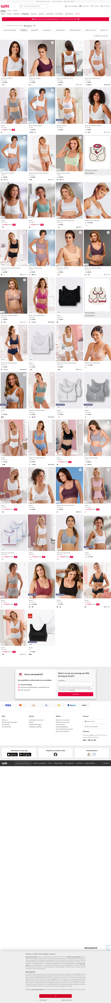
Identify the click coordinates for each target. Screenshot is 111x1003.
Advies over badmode (62, 731)
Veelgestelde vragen (35, 724)
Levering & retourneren (36, 720)
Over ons (4, 720)
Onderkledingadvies (62, 727)
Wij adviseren (69, 14)
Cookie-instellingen (66, 1000)
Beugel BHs (34, 30)
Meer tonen (72, 690)
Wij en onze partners (31, 956)
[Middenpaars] (85, 512)
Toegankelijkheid (58, 763)
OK (55, 996)
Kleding (9, 14)
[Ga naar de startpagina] (5, 6)
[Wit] (1, 84)
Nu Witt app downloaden (9, 722)
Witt (3, 716)
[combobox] (37, 6)
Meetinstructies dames (63, 720)
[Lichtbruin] (86, 225)
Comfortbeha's (60, 30)
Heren (9, 11)
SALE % (77, 14)
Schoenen (34, 14)
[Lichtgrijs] (1, 606)
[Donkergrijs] (1, 132)
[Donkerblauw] (88, 84)
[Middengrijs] (58, 417)
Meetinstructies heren (62, 722)
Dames (3, 11)
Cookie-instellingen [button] (90, 763)
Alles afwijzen (43, 1000)
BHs (21, 25)
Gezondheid (49, 14)
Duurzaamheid (6, 727)
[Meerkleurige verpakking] (3, 84)
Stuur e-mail (90, 721)
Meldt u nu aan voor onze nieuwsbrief (45, 19)
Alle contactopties (92, 726)
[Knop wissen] (46, 6)
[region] (55, 977)
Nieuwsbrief (5, 724)
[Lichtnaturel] (29, 179)
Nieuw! (3, 14)
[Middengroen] (86, 84)
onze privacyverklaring (38, 989)
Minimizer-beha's (75, 30)
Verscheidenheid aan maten (64, 729)
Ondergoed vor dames (13, 25)
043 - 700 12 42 (89, 740)
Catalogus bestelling (35, 727)
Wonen (15, 11)
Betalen (31, 722)
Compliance (79, 763)
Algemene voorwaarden (39, 763)
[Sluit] (109, 948)
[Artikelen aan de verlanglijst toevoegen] (24, 42)
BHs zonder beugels (10, 30)
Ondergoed (25, 14)
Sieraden (41, 14)
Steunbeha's (47, 30)
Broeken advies (60, 724)
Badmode (17, 14)
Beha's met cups (91, 30)
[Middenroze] (89, 84)
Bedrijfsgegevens (69, 763)
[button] (2, 26)
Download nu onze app (19, 751)
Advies (58, 716)
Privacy (50, 763)
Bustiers (23, 30)
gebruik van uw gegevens (74, 956)
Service (31, 716)
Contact (85, 716)
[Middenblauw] (91, 84)
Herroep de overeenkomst (23, 763)
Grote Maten (59, 14)
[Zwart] (31, 179)
